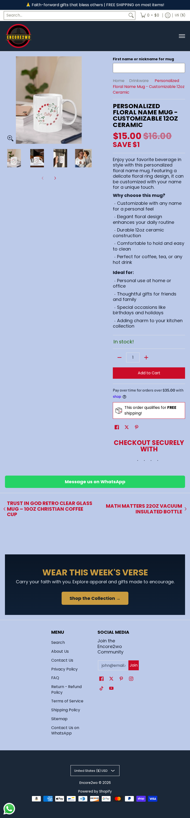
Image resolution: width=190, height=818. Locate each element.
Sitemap (59, 719)
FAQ (55, 678)
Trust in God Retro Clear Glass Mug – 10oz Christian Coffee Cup (49, 509)
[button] (116, 427)
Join (134, 665)
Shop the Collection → (95, 598)
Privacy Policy (64, 669)
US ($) (180, 15)
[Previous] (8, 100)
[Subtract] (119, 357)
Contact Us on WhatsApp (65, 730)
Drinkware (139, 81)
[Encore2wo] (18, 36)
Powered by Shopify (95, 791)
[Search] (131, 15)
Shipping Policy (65, 710)
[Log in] (168, 15)
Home (118, 81)
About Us (60, 651)
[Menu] (181, 36)
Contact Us (62, 660)
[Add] (146, 357)
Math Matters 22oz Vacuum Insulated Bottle (144, 508)
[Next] (89, 100)
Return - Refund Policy (66, 689)
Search (58, 642)
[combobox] (65, 15)
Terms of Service (67, 701)
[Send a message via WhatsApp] (9, 809)
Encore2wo (88, 782)
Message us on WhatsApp (95, 482)
